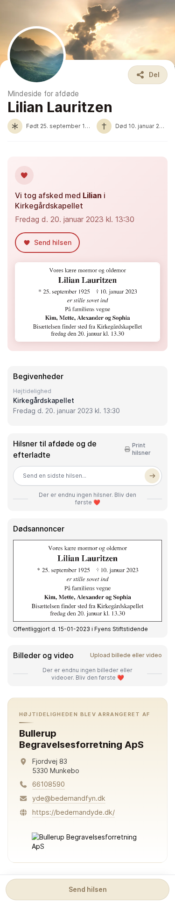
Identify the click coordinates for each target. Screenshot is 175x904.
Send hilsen (88, 889)
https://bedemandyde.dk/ (73, 812)
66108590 (48, 784)
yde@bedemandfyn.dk (68, 798)
